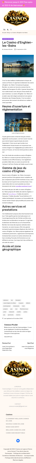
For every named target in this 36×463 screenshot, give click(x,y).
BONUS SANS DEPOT (12, 427)
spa (4, 314)
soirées (25, 311)
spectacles (10, 314)
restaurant (11, 311)
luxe (16, 309)
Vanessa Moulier (11, 325)
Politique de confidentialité (21, 453)
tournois (18, 314)
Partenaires (8, 453)
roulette (19, 311)
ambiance (5, 300)
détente (28, 303)
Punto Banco (12, 194)
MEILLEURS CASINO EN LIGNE (15, 430)
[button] (8, 337)
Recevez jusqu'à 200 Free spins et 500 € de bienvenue (17, 3)
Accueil (4, 32)
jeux (11, 309)
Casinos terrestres (8, 39)
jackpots (5, 309)
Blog (8, 32)
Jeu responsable (29, 455)
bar (12, 300)
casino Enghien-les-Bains (9, 303)
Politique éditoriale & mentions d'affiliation (18, 458)
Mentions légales (18, 460)
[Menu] (4, 29)
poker (4, 311)
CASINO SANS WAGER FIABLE (15, 433)
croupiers (21, 303)
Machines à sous (24, 309)
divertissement (6, 306)
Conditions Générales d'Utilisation (12, 455)
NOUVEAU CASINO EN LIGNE (15, 424)
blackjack (18, 300)
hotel (23, 306)
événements (16, 306)
